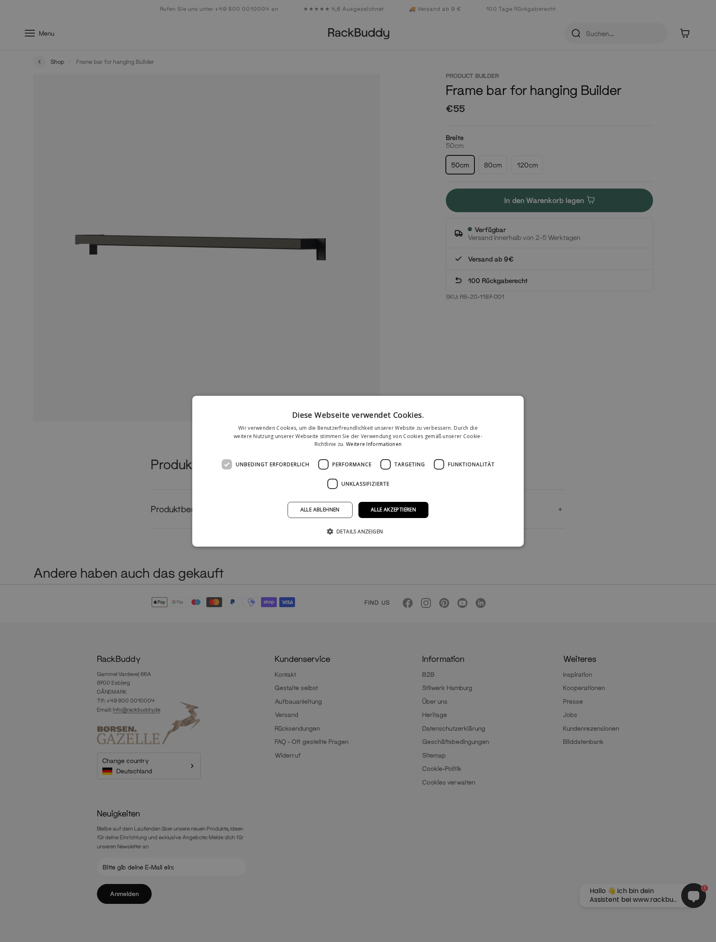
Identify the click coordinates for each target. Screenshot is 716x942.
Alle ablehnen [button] (320, 509)
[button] (358, 531)
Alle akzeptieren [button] (393, 509)
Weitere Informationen (374, 444)
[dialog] (358, 470)
